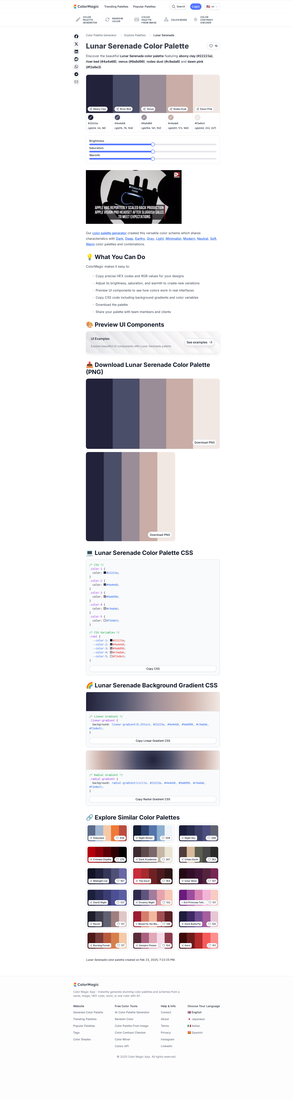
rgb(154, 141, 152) (151, 128)
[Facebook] (76, 36)
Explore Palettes (135, 35)
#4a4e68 (120, 123)
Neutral (202, 239)
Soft (213, 239)
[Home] (86, 7)
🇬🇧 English (195, 1012)
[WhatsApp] (76, 66)
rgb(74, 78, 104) (124, 128)
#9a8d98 (146, 123)
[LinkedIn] (76, 51)
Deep (129, 239)
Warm (90, 244)
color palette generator (109, 233)
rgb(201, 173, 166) (178, 128)
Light (160, 239)
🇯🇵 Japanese (196, 1019)
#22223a (93, 123)
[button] (212, 6)
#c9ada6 (173, 123)
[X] (76, 44)
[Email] (76, 82)
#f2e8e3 (200, 123)
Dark (119, 239)
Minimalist (173, 239)
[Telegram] (76, 74)
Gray (150, 239)
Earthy (140, 239)
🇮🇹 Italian (194, 1025)
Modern (189, 239)
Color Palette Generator (101, 35)
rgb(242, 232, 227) (205, 128)
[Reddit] (76, 59)
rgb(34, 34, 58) (97, 128)
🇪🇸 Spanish (195, 1032)
